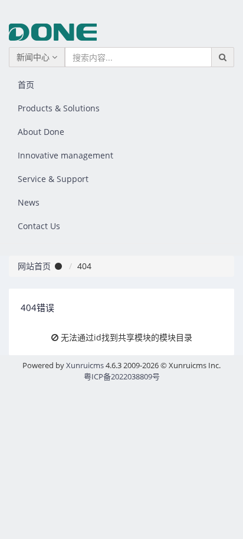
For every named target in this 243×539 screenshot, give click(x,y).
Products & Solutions (59, 108)
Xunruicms (85, 365)
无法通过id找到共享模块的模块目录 (126, 337)
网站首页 (34, 266)
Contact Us (39, 226)
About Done (41, 131)
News (29, 202)
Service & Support (53, 178)
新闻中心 (34, 56)
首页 (26, 84)
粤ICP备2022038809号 (122, 376)
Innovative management (65, 155)
